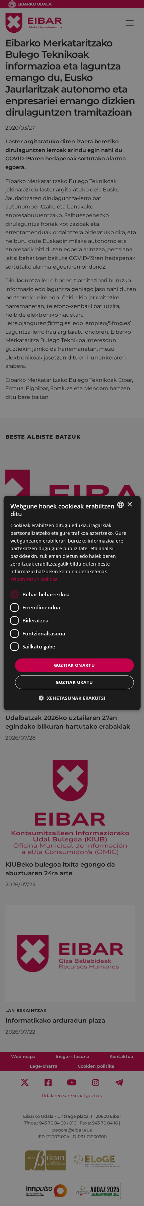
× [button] (129, 504)
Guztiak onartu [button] (74, 665)
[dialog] (72, 603)
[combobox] (120, 504)
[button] (72, 698)
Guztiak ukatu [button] (74, 682)
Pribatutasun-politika (34, 579)
